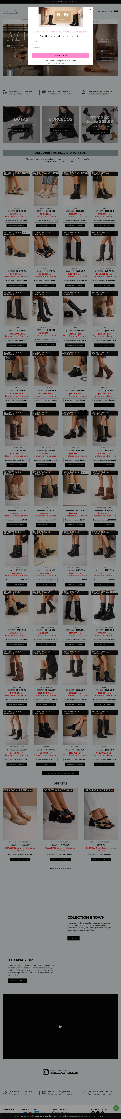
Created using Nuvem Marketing (60, 63)
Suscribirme (60, 55)
